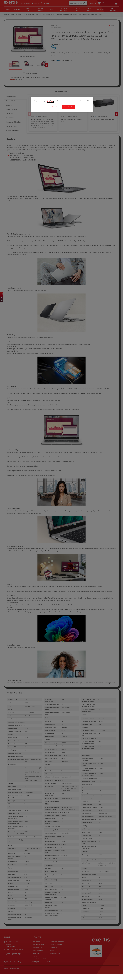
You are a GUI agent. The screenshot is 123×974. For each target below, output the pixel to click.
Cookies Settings (55, 107)
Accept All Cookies (68, 107)
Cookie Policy (50, 101)
